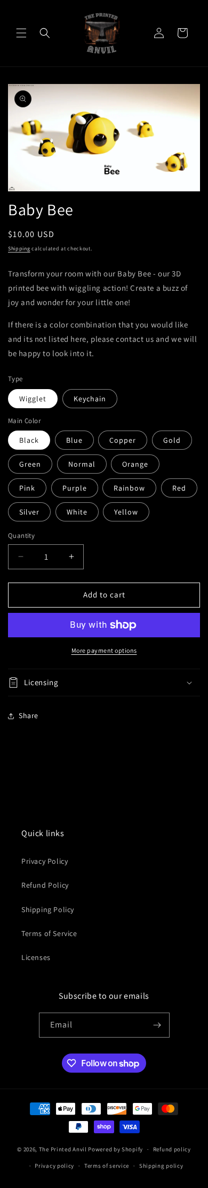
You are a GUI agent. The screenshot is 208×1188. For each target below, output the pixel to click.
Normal (81, 464)
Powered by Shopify (115, 1149)
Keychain (90, 398)
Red (179, 488)
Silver (29, 512)
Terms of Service (49, 933)
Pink (27, 488)
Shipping (19, 248)
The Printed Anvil (63, 1149)
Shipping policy (161, 1165)
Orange (135, 464)
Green (30, 464)
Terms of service (106, 1165)
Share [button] (28, 715)
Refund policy (172, 1149)
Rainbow (129, 488)
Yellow (126, 512)
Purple (74, 488)
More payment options (104, 650)
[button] (21, 33)
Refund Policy (45, 885)
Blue (74, 440)
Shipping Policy (47, 909)
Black (29, 440)
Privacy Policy (44, 861)
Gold (172, 440)
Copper (122, 440)
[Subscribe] (157, 1025)
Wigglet (32, 398)
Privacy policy (54, 1165)
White (77, 512)
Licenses (36, 957)
